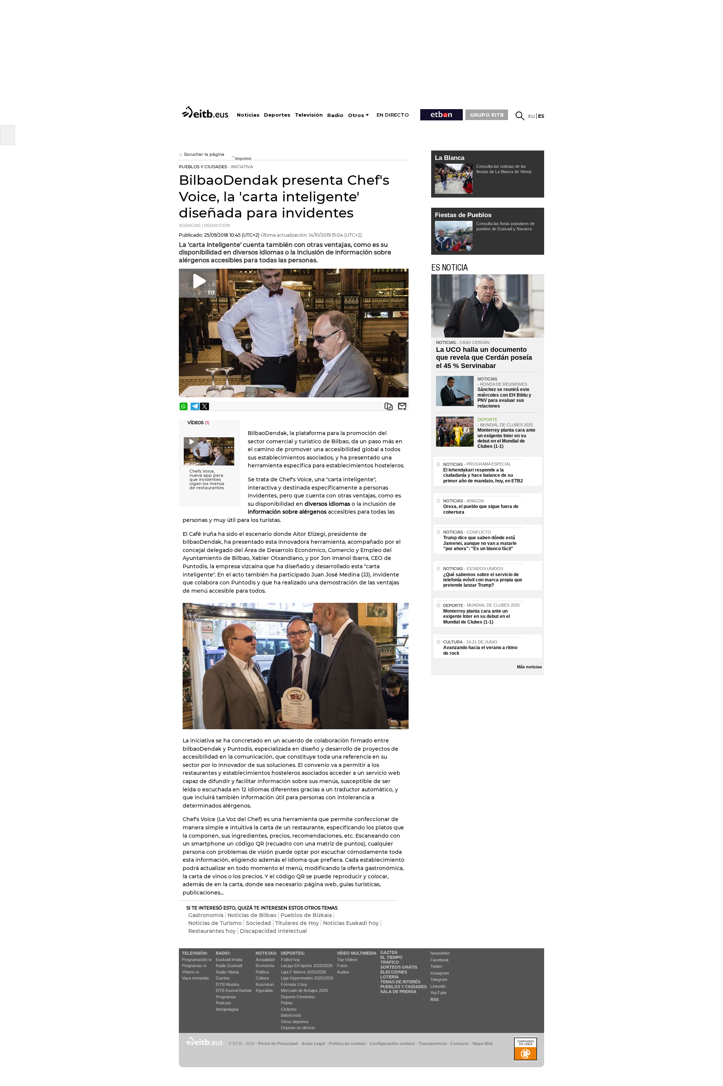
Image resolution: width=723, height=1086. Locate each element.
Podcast (223, 1003)
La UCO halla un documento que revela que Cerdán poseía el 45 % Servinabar (484, 358)
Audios (343, 972)
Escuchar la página (204, 154)
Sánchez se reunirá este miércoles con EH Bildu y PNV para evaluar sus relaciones (504, 397)
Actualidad (265, 959)
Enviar (402, 406)
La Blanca (449, 157)
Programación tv (197, 959)
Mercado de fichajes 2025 (304, 990)
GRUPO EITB (487, 115)
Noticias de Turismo (215, 923)
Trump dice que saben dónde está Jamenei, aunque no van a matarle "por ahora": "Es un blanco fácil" (480, 543)
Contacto (459, 1043)
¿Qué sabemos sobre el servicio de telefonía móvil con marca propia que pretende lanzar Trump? (482, 580)
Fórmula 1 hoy (294, 984)
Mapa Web (483, 1043)
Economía (265, 965)
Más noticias (529, 667)
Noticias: (266, 953)
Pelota (286, 1003)
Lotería (389, 977)
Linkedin (437, 986)
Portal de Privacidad (278, 1043)
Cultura (262, 978)
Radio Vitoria (227, 972)
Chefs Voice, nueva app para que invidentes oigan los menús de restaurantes (206, 479)
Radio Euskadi (229, 965)
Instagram (439, 973)
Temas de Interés (400, 982)
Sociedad (258, 923)
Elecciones (393, 972)
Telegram (438, 979)
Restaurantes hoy (212, 931)
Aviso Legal (313, 1043)
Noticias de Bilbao (251, 915)
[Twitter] (204, 406)
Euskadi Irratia (229, 959)
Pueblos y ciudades (403, 986)
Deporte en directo (298, 1027)
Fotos (342, 965)
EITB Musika (227, 984)
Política (262, 972)
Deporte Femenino (298, 997)
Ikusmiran (265, 984)
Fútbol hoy (290, 959)
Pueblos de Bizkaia (306, 915)
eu (531, 116)
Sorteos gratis (398, 967)
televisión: (195, 953)
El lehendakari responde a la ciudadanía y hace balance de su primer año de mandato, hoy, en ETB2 (483, 475)
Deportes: (293, 953)
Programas (226, 997)
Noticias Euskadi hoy (351, 923)
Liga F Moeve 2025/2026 (303, 972)
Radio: (223, 953)
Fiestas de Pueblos (463, 215)
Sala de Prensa (398, 991)
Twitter (436, 966)
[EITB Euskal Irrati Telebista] (206, 112)
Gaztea (222, 978)
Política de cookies (347, 1043)
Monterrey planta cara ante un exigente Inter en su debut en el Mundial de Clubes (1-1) (506, 438)
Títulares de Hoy (297, 923)
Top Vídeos (347, 959)
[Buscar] (520, 115)
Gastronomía (205, 915)
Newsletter (440, 953)
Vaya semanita (195, 978)
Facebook (439, 960)
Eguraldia (264, 990)
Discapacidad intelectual (273, 931)
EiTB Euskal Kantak (234, 990)
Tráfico (389, 962)
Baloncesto (291, 1015)
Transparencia (433, 1043)
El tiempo (391, 957)
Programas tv (194, 965)
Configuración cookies (392, 1043)
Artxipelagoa (227, 1009)
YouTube (438, 992)
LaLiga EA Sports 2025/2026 (307, 965)
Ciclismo (288, 1009)
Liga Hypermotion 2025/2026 (307, 978)
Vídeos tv (190, 972)
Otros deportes (295, 1021)
